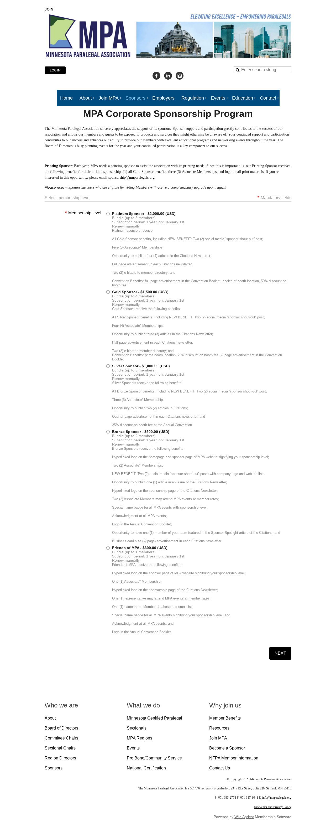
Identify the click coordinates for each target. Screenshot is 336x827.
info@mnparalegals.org (276, 797)
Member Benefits (225, 718)
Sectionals (136, 728)
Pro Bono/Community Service (154, 758)
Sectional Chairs (60, 748)
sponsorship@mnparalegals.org (131, 177)
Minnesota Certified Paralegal (154, 718)
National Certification (146, 768)
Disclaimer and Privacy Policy (272, 807)
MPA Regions (139, 738)
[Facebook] (156, 76)
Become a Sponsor (227, 748)
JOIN (49, 9)
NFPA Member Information (233, 758)
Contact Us (219, 768)
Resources (219, 728)
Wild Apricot (244, 817)
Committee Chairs (61, 738)
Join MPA (218, 738)
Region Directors (60, 758)
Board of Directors (61, 728)
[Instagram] (179, 76)
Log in (55, 70)
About (50, 718)
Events (133, 748)
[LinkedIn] (168, 76)
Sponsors (53, 768)
